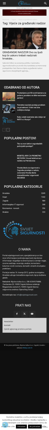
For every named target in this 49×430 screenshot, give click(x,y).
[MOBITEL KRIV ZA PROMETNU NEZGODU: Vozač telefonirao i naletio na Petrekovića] (9, 159)
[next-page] (8, 129)
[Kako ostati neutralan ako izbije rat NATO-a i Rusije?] (9, 120)
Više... (45, 426)
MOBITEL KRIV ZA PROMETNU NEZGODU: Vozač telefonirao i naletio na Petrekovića (29, 158)
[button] (4, 3)
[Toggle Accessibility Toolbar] (5, 425)
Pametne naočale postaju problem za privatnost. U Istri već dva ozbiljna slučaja (31, 107)
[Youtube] (32, 314)
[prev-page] (4, 129)
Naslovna (6, 19)
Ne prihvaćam (35, 426)
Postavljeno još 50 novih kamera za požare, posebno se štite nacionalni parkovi (31, 95)
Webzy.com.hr (27, 348)
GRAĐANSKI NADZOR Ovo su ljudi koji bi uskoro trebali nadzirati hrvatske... (23, 55)
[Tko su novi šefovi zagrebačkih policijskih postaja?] (9, 147)
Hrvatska (6, 48)
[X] (24, 314)
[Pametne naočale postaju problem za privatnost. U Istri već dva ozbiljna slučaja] (9, 108)
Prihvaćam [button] (21, 426)
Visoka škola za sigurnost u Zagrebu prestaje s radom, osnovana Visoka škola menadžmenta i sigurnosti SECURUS (28, 173)
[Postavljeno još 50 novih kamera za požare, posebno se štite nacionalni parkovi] (9, 96)
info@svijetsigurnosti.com (27, 295)
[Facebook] (17, 314)
